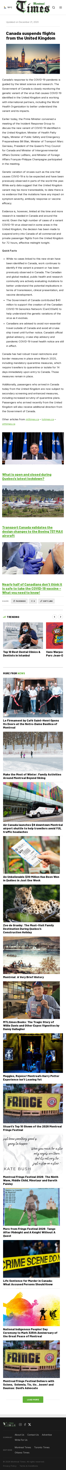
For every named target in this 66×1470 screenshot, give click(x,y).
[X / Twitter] (29, 1424)
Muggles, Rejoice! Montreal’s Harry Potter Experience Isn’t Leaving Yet (31, 1077)
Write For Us (21, 1440)
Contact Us (33, 1434)
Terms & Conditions (28, 1466)
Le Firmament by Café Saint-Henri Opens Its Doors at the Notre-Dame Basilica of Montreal (31, 724)
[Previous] (54, 616)
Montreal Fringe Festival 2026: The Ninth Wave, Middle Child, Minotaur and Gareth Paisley (30, 1180)
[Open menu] (60, 7)
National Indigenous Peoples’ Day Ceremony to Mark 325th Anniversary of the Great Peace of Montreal (30, 1332)
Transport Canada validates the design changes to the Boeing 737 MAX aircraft (32, 531)
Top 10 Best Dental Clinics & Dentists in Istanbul (22, 653)
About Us (19, 1434)
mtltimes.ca (32, 419)
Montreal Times (23, 1447)
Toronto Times (42, 1447)
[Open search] (53, 7)
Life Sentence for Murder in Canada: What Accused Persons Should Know (28, 1282)
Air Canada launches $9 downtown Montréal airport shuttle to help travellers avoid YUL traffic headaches (33, 828)
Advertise (47, 1434)
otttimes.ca (8, 423)
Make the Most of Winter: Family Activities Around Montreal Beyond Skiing (32, 776)
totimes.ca (48, 419)
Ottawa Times (22, 1452)
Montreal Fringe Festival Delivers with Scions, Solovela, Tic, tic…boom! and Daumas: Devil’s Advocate (28, 1384)
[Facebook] (25, 1424)
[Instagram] (20, 1424)
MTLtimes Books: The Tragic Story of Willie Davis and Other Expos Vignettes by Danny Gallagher (31, 1025)
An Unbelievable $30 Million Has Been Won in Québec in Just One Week (31, 878)
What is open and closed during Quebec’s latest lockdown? (26, 476)
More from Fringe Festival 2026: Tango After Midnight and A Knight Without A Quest (29, 1232)
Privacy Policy (9, 1466)
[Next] (60, 616)
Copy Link (48, 601)
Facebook (21, 601)
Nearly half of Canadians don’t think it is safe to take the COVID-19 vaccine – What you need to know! (32, 588)
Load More (33, 1399)
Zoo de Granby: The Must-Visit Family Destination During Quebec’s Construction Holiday (28, 928)
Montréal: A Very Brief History (23, 977)
